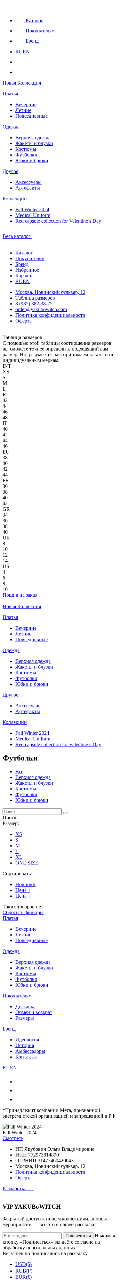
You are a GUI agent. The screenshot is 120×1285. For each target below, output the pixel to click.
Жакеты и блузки (34, 143)
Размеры (24, 1018)
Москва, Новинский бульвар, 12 (50, 292)
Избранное (27, 270)
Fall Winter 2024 (32, 209)
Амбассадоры (30, 1051)
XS (18, 834)
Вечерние (25, 104)
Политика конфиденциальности (50, 315)
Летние (23, 110)
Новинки (25, 884)
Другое (10, 171)
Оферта (23, 320)
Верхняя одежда (33, 137)
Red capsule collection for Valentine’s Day (58, 221)
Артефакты (27, 188)
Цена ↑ (22, 890)
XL (18, 857)
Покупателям (29, 258)
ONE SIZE (26, 862)
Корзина (24, 275)
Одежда (11, 126)
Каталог (24, 252)
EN (26, 51)
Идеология (27, 1039)
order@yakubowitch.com (41, 309)
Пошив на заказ (20, 595)
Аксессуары (28, 182)
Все (19, 771)
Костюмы (25, 149)
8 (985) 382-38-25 (33, 303)
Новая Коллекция (22, 83)
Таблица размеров (35, 298)
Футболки (26, 154)
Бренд (21, 264)
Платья (10, 93)
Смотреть (13, 1138)
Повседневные (31, 116)
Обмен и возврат (33, 1012)
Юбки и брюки (31, 160)
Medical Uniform (32, 215)
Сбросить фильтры (23, 912)
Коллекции (15, 198)
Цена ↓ (22, 896)
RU (19, 51)
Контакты (26, 1056)
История (24, 1045)
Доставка (25, 1006)
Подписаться (78, 1235)
